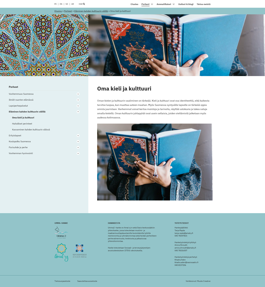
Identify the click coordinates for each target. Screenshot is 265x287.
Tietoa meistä (203, 4)
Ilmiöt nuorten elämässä (21, 100)
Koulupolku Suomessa (20, 141)
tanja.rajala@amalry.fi (184, 233)
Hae (81, 4)
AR (72, 4)
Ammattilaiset (164, 4)
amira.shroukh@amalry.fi (185, 247)
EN (61, 4)
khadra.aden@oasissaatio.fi (186, 262)
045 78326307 (181, 250)
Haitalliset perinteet (22, 123)
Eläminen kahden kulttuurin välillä (91, 11)
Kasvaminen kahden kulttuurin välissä (31, 129)
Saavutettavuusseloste (87, 281)
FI (55, 4)
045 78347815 (181, 236)
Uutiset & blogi (185, 4)
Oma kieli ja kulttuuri (23, 117)
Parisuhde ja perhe (18, 147)
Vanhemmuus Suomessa (21, 94)
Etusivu (134, 4)
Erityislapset (15, 135)
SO (67, 4)
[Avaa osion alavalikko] (152, 4)
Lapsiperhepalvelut (18, 105)
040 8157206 (180, 265)
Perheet (145, 4)
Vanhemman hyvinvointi (21, 153)
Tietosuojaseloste (62, 281)
